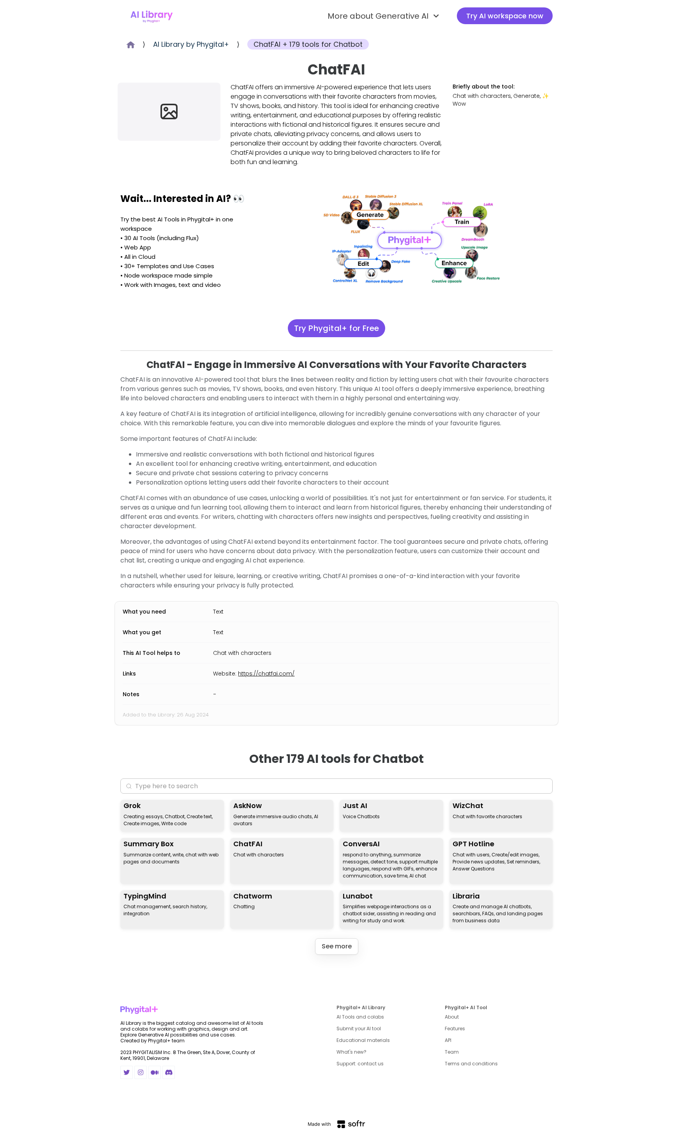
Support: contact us (360, 1063)
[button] (384, 16)
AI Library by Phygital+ (191, 44)
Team (452, 1052)
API (448, 1040)
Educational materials (363, 1040)
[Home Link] (151, 16)
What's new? (351, 1052)
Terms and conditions (471, 1063)
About (452, 1016)
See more (337, 946)
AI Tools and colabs (360, 1016)
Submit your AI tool (358, 1028)
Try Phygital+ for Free (336, 328)
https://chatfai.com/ (266, 673)
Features (455, 1028)
